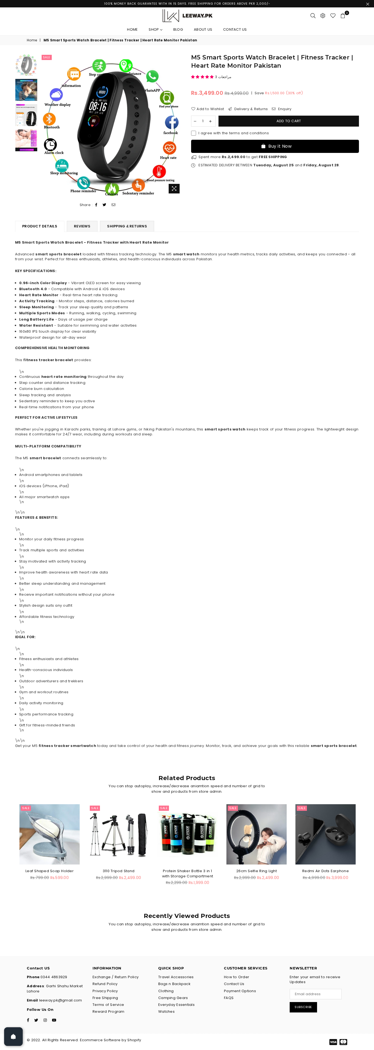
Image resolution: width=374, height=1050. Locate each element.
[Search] (313, 16)
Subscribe (303, 1007)
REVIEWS (82, 226)
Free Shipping (105, 997)
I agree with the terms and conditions (233, 133)
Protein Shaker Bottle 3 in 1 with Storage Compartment (187, 873)
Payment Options (240, 991)
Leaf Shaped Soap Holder (49, 871)
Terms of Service (108, 1004)
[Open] (13, 1036)
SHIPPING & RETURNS (127, 226)
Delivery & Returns (250, 109)
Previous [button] (45, 125)
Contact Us (235, 29)
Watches (166, 1011)
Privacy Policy (105, 991)
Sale (46, 57)
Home (132, 29)
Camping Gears (173, 997)
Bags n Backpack (174, 983)
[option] (111, 124)
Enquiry (284, 109)
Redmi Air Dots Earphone (325, 871)
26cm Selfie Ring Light (256, 871)
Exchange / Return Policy (116, 977)
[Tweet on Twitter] (104, 205)
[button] (203, 76)
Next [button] (178, 125)
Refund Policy (105, 983)
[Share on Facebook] (96, 205)
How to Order (236, 977)
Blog (178, 29)
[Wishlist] (333, 16)
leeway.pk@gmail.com (60, 1000)
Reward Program (109, 1011)
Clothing (166, 991)
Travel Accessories (176, 977)
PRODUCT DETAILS (39, 226)
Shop (154, 29)
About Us (203, 29)
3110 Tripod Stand (118, 871)
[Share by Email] (113, 205)
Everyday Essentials (176, 1004)
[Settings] (323, 16)
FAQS (229, 997)
